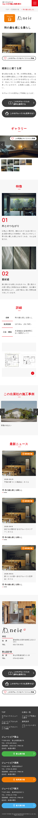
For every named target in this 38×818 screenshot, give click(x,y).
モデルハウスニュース (10, 717)
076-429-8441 (11, 743)
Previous (2, 144)
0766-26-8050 (11, 769)
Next (36, 144)
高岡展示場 (15, 9)
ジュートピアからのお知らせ (10, 722)
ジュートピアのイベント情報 (10, 728)
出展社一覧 (26, 712)
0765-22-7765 (11, 795)
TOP (7, 9)
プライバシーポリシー (29, 726)
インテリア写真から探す (29, 717)
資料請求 (25, 721)
